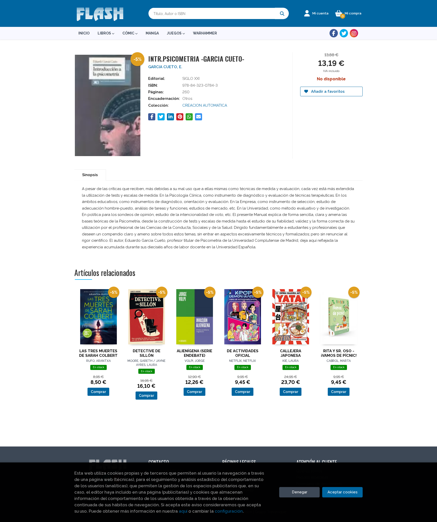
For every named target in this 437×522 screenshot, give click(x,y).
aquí (183, 511)
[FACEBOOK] (334, 33)
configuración (229, 511)
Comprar (98, 392)
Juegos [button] (174, 33)
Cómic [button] (128, 33)
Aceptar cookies (342, 492)
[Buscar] (282, 13)
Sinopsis (90, 175)
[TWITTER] (344, 33)
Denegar (299, 492)
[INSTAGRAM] (354, 33)
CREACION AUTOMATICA (204, 105)
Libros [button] (105, 33)
